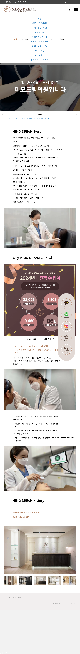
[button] (69, 10)
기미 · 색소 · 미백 (39, 46)
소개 (15, 39)
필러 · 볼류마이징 (39, 27)
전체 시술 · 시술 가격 (39, 59)
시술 (39, 18)
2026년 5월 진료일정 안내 (11, 2)
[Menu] (40, 115)
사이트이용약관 (73, 603)
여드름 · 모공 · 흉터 (39, 41)
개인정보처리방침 (58, 603)
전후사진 (62, 39)
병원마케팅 (3, 653)
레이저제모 (39, 55)
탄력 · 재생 (39, 32)
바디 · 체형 (39, 50)
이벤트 (53, 39)
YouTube (24, 39)
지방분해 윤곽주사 (39, 37)
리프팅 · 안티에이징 (39, 23)
